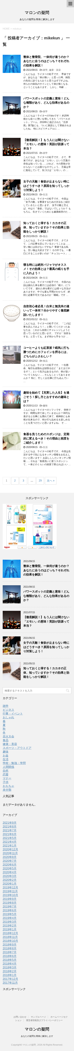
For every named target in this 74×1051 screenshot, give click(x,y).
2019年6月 (10, 910)
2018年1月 (10, 975)
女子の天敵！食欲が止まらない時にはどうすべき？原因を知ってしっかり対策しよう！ (46, 186)
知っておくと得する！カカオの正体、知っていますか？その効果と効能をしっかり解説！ (46, 227)
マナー (7, 778)
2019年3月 (10, 921)
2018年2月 (10, 971)
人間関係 (8, 766)
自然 (5, 770)
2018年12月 (10, 933)
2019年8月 (10, 902)
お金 (5, 755)
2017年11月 (10, 982)
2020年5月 (10, 868)
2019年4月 (10, 918)
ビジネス (8, 709)
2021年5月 (10, 838)
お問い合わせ (19, 1017)
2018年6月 (10, 956)
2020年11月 (10, 853)
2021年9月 (10, 822)
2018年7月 (10, 952)
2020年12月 (10, 849)
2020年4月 (10, 872)
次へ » (50, 480)
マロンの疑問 (37, 12)
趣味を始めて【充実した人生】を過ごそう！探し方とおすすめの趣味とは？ (46, 397)
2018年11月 (10, 937)
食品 (45, 236)
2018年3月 (10, 967)
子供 (5, 782)
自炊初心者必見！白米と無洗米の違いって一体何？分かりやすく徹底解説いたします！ (46, 310)
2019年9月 (10, 898)
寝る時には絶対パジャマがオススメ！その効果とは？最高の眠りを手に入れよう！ (46, 269)
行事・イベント (13, 713)
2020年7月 (10, 860)
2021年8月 (10, 826)
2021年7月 (10, 830)
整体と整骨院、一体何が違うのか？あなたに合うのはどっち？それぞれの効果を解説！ (46, 61)
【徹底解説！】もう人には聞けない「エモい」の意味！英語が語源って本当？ (46, 144)
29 (40, 480)
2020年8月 (10, 857)
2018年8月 (10, 948)
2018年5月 (10, 959)
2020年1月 (10, 883)
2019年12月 (10, 887)
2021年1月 (10, 845)
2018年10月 (10, 940)
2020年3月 (10, 876)
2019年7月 (10, 906)
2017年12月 (10, 978)
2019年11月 (10, 891)
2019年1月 (10, 929)
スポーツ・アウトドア (17, 747)
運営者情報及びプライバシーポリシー (44, 1020)
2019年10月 (10, 895)
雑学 (45, 70)
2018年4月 (10, 963)
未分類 (7, 789)
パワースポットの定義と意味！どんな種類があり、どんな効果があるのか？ (46, 102)
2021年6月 (10, 834)
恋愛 (5, 774)
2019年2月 (10, 925)
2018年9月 (10, 944)
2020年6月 (10, 864)
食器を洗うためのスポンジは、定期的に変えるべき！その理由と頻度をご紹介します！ (46, 438)
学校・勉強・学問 (14, 763)
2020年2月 (10, 879)
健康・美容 (55, 70)
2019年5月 (10, 914)
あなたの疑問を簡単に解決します (37, 1036)
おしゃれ (8, 717)
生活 (45, 194)
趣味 (45, 405)
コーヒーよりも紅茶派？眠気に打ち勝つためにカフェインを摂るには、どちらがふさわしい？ (46, 352)
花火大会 (8, 736)
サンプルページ (38, 1017)
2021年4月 (10, 841)
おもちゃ (8, 785)
